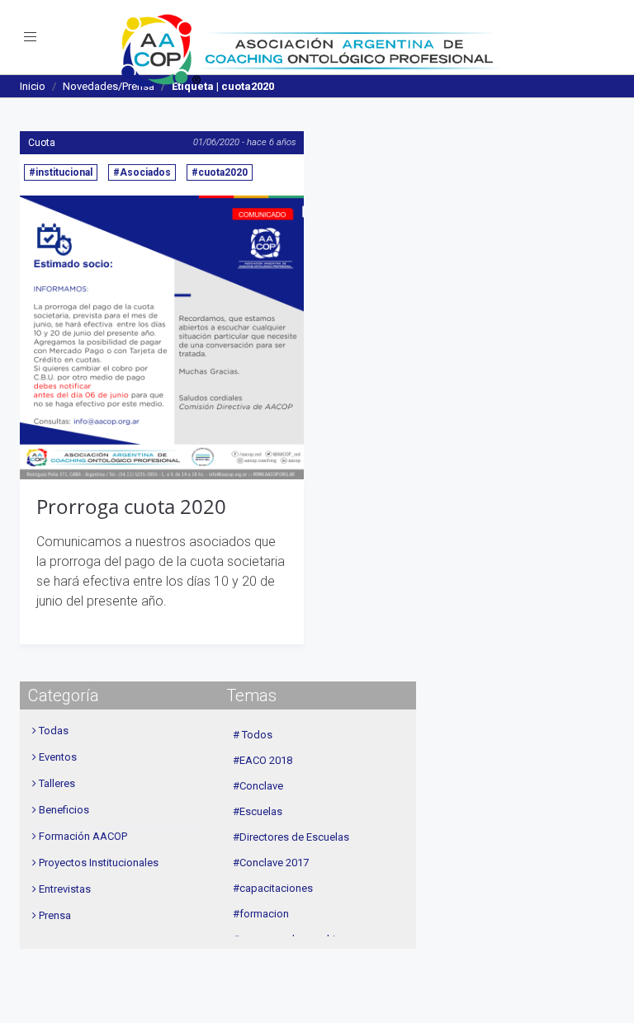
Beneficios (64, 810)
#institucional (60, 172)
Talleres (57, 783)
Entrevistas (65, 889)
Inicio (32, 86)
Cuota (41, 142)
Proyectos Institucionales (98, 862)
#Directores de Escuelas (291, 837)
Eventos (58, 757)
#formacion (261, 914)
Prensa (55, 915)
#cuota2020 (220, 172)
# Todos (252, 734)
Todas (54, 730)
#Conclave (258, 786)
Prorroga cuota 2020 (131, 506)
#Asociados (142, 172)
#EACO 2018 (262, 760)
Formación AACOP (83, 836)
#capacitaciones (273, 888)
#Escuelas (257, 811)
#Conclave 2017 (271, 862)
